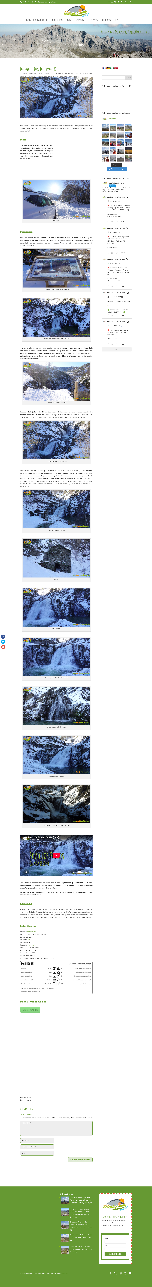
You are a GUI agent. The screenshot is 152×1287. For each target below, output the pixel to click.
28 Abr (124, 293)
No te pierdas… (81, 20)
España (70, 73)
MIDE (51, 958)
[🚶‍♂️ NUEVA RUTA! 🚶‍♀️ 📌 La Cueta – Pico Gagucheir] (113, 127)
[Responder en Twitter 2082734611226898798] (109, 222)
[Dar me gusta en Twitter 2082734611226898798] (117, 222)
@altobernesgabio (114, 216)
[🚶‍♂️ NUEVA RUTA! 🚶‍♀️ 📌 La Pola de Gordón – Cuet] (113, 135)
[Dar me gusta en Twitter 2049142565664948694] (117, 315)
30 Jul (123, 197)
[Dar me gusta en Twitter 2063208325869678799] (117, 286)
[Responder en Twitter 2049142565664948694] (109, 315)
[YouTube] (121, 2)
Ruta (56, 76)
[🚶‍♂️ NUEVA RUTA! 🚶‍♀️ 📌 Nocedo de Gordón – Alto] (120, 158)
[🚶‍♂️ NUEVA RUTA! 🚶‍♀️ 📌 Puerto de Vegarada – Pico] (128, 142)
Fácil (76, 73)
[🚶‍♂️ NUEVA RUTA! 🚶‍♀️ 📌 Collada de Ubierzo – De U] (120, 127)
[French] (106, 68)
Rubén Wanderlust (40, 20)
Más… (117, 20)
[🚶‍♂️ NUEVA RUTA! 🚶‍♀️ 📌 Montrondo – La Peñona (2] (120, 142)
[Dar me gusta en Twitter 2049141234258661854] (117, 344)
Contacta (128, 2)
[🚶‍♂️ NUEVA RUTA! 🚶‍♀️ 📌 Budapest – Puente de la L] (120, 150)
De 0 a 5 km (62, 73)
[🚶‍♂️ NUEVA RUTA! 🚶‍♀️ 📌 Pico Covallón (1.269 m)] (105, 142)
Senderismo (63, 76)
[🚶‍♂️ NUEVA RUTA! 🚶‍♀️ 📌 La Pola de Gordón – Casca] (113, 142)
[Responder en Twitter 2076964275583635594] (109, 253)
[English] (103, 68)
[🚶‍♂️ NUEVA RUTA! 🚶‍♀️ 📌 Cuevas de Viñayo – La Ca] (105, 135)
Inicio (28, 20)
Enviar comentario (80, 1159)
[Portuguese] (114, 68)
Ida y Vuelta (83, 73)
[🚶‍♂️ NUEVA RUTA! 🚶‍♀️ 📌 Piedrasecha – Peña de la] (128, 127)
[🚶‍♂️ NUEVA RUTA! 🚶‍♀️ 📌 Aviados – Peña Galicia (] (120, 135)
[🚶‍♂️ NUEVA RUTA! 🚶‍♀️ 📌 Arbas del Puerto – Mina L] (113, 158)
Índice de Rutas (57, 20)
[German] (108, 68)
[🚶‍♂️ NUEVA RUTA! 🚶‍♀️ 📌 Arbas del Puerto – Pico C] (105, 158)
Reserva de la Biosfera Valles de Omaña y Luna (37, 76)
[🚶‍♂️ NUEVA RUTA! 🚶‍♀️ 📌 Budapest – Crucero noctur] (128, 150)
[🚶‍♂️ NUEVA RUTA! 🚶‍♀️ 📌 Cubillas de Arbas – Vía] (105, 127)
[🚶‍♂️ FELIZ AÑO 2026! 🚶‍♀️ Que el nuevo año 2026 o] (113, 150)
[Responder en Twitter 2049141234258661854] (109, 344)
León (90, 73)
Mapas (69, 20)
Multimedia (106, 20)
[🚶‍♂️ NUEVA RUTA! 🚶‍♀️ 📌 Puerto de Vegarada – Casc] (128, 135)
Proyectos (94, 20)
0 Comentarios (74, 76)
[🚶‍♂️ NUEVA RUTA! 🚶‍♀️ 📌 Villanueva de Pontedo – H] (128, 158)
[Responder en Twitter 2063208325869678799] (109, 286)
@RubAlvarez (112, 214)
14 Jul (123, 228)
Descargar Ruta (30, 1009)
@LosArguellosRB (113, 281)
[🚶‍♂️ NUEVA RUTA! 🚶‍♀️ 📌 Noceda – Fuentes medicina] (105, 150)
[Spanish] (116, 68)
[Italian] (111, 68)
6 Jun (123, 259)
